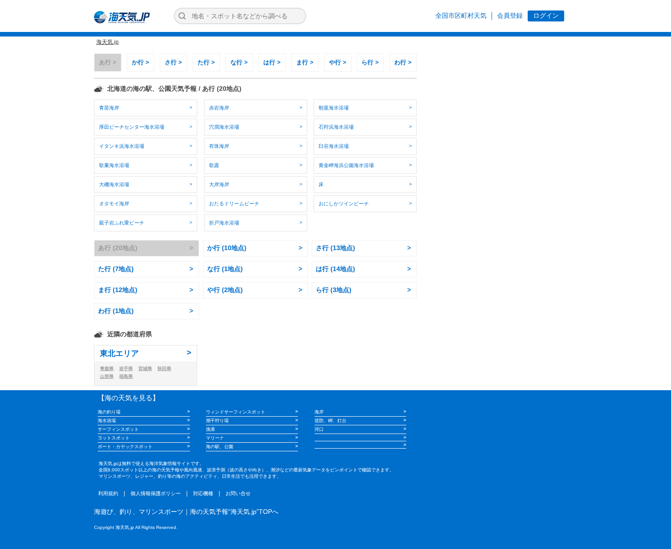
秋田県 (164, 368)
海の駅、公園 (219, 446)
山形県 (107, 376)
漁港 (210, 429)
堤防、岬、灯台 (330, 420)
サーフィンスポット (118, 429)
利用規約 (108, 493)
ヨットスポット (114, 437)
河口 (319, 429)
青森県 (107, 368)
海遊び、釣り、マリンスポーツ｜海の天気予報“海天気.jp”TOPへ (186, 511)
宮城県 (145, 368)
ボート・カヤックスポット (125, 446)
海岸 (319, 411)
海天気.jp (107, 42)
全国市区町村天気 (461, 15)
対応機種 (203, 493)
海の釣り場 (109, 411)
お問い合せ (238, 493)
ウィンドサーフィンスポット (235, 411)
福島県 (126, 376)
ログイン (546, 15)
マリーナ (215, 437)
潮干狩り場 (217, 420)
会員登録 (510, 15)
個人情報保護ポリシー (156, 493)
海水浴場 (107, 420)
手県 (126, 368)
